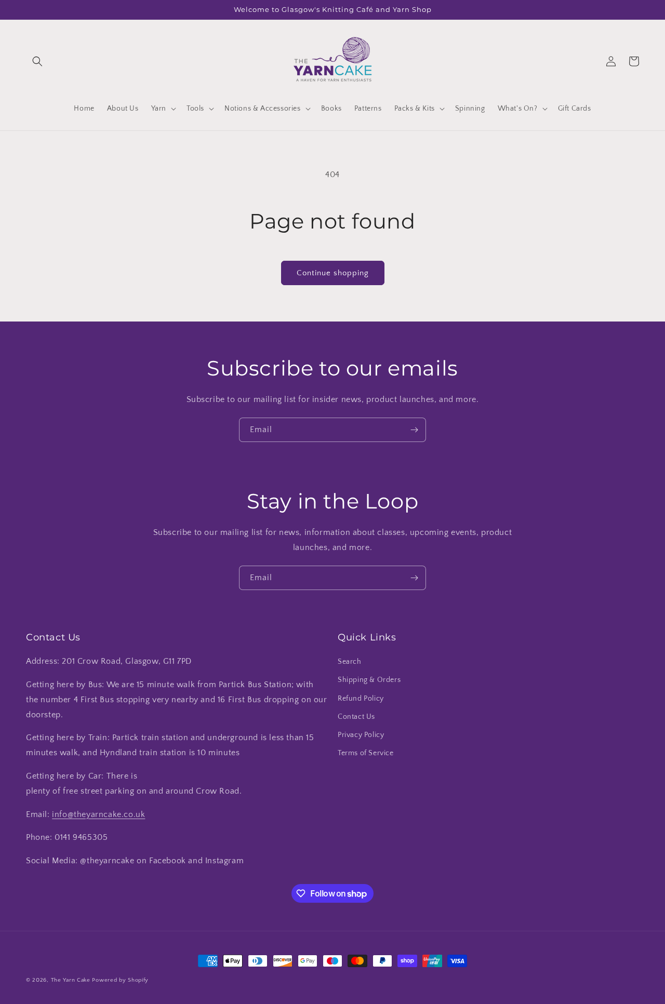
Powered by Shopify (120, 980)
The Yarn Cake (70, 980)
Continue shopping (333, 273)
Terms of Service (366, 753)
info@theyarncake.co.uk (98, 814)
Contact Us (356, 717)
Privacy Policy (361, 735)
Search (350, 662)
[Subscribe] (414, 430)
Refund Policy (361, 698)
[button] (37, 61)
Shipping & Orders (369, 680)
